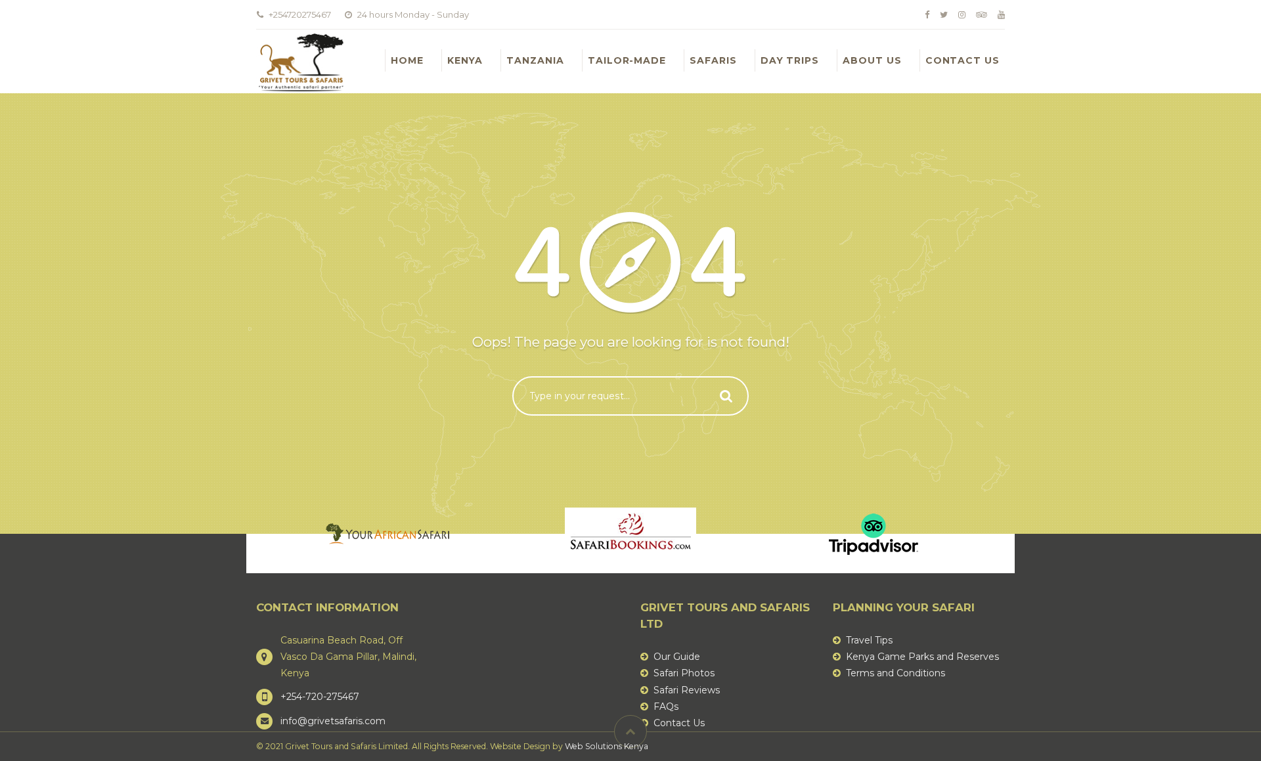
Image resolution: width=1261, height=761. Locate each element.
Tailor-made (627, 60)
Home (407, 60)
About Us (872, 60)
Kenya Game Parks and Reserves (922, 657)
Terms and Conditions (895, 673)
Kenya (465, 60)
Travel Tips (869, 640)
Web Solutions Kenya (606, 746)
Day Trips (790, 60)
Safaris (713, 60)
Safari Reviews (686, 690)
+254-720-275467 (319, 697)
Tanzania (535, 60)
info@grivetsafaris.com (333, 721)
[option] (387, 534)
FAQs (665, 706)
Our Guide (676, 657)
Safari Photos (684, 673)
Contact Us (962, 60)
